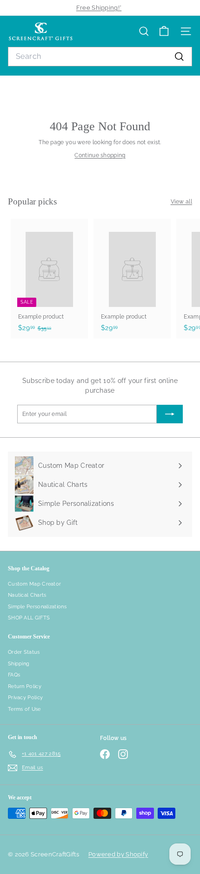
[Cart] (164, 31)
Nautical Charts (27, 595)
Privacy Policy (25, 698)
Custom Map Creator (34, 584)
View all (181, 201)
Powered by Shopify (118, 854)
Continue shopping (99, 155)
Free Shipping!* (99, 7)
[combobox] (100, 56)
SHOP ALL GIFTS (29, 618)
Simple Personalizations (37, 607)
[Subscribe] (170, 414)
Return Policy (24, 686)
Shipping (18, 664)
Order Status (24, 652)
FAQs (14, 675)
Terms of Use (24, 709)
